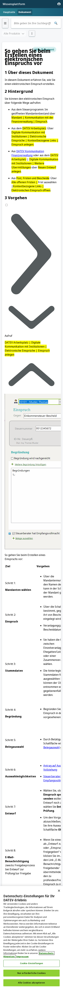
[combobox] (32, 23)
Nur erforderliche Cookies (31, 973)
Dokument (24, 12)
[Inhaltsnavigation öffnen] (5, 23)
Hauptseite (9, 12)
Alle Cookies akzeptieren (31, 982)
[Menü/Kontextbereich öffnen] (32, 33)
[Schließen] (59, 890)
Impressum (22, 956)
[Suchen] (56, 23)
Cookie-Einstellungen (31, 963)
